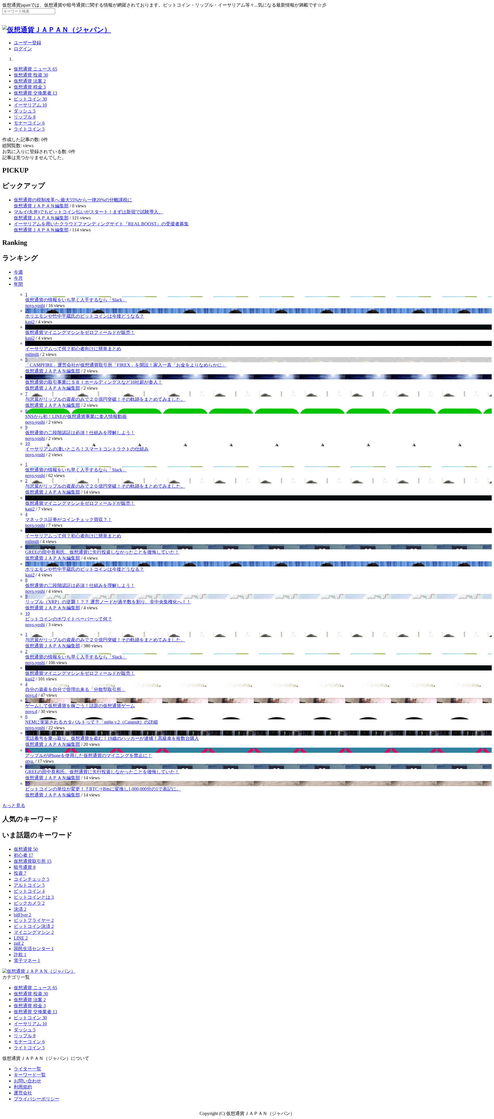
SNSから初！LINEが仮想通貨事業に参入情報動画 (76, 416)
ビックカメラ (29, 903)
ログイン (23, 48)
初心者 (23, 855)
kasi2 (30, 321)
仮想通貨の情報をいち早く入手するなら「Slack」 (76, 299)
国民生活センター (34, 948)
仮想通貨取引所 (32, 861)
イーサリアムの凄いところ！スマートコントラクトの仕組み (87, 449)
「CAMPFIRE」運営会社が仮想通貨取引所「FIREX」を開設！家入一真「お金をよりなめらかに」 (125, 365)
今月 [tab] (18, 278)
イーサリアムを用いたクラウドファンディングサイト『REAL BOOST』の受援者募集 (101, 223)
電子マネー (27, 960)
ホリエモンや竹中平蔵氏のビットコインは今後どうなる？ (84, 316)
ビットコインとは (34, 897)
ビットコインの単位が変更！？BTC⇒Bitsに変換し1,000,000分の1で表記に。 (103, 788)
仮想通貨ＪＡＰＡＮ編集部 (41, 205)
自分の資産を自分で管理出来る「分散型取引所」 (75, 689)
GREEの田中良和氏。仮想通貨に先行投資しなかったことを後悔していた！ (102, 552)
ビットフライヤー (34, 920)
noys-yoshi (35, 305)
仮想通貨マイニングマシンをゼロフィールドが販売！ (80, 332)
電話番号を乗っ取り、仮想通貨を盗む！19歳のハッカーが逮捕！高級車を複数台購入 (112, 738)
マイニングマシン (34, 932)
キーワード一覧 (30, 1074)
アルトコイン (29, 885)
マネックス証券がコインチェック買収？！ (68, 519)
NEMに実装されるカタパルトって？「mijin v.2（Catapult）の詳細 (91, 722)
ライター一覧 (27, 1068)
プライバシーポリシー (36, 1098)
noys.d (31, 695)
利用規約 (23, 1086)
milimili (32, 354)
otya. (29, 761)
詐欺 (20, 954)
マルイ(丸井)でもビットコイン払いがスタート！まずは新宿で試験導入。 (88, 211)
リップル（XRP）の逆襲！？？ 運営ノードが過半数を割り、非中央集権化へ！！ (108, 601)
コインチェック (31, 879)
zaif (19, 943)
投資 (20, 873)
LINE (21, 938)
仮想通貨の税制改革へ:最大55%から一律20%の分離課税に (73, 199)
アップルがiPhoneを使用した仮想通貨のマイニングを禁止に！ (88, 755)
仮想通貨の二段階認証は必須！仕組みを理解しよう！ (80, 432)
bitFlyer (22, 914)
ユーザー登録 (27, 42)
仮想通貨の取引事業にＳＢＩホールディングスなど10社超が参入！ (93, 382)
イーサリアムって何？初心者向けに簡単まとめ (73, 348)
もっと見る (13, 805)
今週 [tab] (18, 272)
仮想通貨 (26, 849)
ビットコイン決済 (34, 926)
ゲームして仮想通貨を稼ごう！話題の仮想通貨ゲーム (80, 705)
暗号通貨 (24, 867)
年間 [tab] (18, 284)
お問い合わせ (27, 1080)
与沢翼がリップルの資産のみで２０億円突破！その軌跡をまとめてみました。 (105, 399)
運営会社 (23, 1092)
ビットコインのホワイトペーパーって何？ (68, 618)
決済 (20, 909)
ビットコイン (29, 891)
